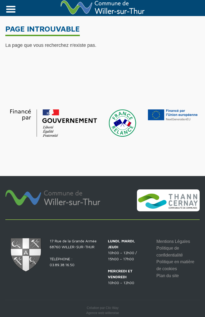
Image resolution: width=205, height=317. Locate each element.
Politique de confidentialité (169, 251)
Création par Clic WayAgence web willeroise (102, 310)
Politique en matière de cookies (175, 265)
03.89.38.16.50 (62, 264)
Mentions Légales (173, 241)
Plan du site (167, 275)
